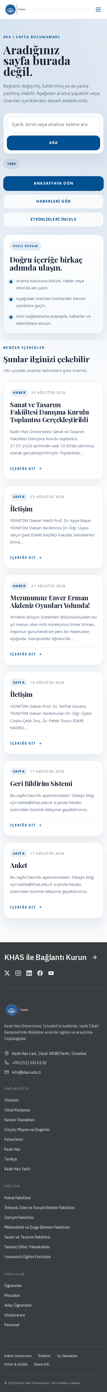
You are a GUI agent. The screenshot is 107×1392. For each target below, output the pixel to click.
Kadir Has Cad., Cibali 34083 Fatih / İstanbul (49, 1053)
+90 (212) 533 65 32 (29, 1062)
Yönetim (11, 1100)
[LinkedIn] (29, 973)
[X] (7, 973)
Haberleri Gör (53, 201)
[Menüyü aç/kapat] (98, 9)
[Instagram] (18, 973)
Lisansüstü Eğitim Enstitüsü (27, 1256)
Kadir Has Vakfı (17, 1168)
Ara (53, 142)
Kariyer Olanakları (19, 1119)
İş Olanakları (67, 1356)
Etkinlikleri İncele (53, 219)
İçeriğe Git (23, 468)
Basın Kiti (41, 1364)
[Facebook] (40, 973)
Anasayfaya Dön (53, 183)
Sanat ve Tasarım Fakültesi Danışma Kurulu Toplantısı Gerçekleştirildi (49, 412)
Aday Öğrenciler (18, 1305)
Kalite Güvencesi (18, 1356)
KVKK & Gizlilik (16, 1364)
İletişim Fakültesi (19, 1217)
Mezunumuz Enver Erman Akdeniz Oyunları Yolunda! (50, 601)
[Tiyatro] (22, 9)
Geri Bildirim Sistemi (41, 783)
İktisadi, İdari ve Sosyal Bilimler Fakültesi (39, 1207)
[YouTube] (51, 973)
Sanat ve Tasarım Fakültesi (27, 1237)
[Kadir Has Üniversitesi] (9, 9)
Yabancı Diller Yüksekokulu (27, 1246)
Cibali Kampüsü (17, 1110)
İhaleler (44, 1356)
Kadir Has (12, 1149)
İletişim (21, 508)
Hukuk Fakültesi (17, 1197)
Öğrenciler (13, 1285)
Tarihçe (10, 1159)
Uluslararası (14, 1315)
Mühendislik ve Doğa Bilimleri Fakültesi (37, 1227)
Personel (11, 1324)
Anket (18, 865)
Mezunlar (12, 1295)
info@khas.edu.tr (26, 1072)
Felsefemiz (13, 1139)
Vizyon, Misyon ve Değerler (27, 1129)
